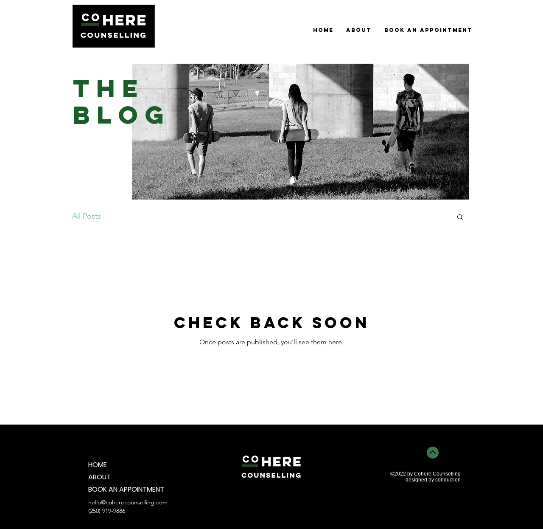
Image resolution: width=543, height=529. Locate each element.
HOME (97, 465)
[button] (460, 217)
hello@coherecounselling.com (128, 502)
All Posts (86, 216)
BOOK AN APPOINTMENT (118, 489)
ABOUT (99, 477)
